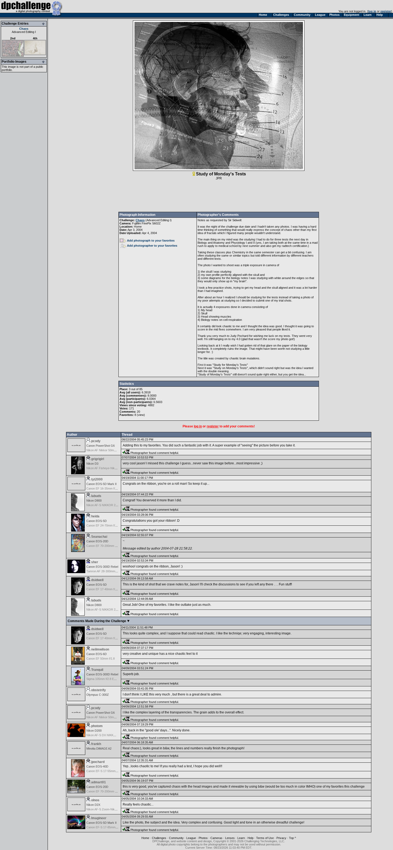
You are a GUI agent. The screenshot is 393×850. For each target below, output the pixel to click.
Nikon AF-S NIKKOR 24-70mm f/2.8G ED (113, 505)
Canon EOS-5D (96, 520)
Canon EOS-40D (97, 766)
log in (372, 11)
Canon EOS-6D (96, 654)
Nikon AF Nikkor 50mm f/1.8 (104, 450)
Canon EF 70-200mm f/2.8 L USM (108, 545)
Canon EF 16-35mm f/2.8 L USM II (108, 488)
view (141, 414)
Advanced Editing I (24, 31)
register (385, 11)
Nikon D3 (92, 463)
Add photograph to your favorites (151, 240)
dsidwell (97, 580)
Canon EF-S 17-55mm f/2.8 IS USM (109, 771)
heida (95, 516)
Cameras (216, 838)
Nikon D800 (94, 500)
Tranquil (97, 670)
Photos (203, 838)
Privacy (281, 838)
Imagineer (98, 818)
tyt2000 (97, 479)
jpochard (98, 762)
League (191, 838)
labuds (96, 496)
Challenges (159, 838)
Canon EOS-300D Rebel (102, 566)
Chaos (23, 28)
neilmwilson (100, 649)
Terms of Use (265, 838)
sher (94, 562)
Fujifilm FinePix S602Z (146, 223)
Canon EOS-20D (97, 541)
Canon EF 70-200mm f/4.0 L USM (108, 791)
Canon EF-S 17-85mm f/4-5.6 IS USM (110, 827)
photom (97, 726)
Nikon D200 (94, 730)
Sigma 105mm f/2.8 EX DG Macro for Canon (115, 678)
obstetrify (98, 690)
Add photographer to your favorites (152, 245)
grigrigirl (97, 459)
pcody (96, 441)
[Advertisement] (218, 196)
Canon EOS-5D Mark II (101, 484)
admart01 (98, 782)
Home (145, 838)
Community (176, 838)
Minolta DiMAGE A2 (98, 748)
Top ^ (292, 838)
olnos (95, 800)
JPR (219, 178)
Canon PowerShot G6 (100, 445)
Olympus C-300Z (97, 694)
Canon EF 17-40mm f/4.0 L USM (107, 589)
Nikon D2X (93, 804)
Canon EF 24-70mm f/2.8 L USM (107, 525)
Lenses (230, 838)
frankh (96, 744)
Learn (241, 838)
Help (250, 838)
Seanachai (99, 537)
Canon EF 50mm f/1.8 (100, 658)
